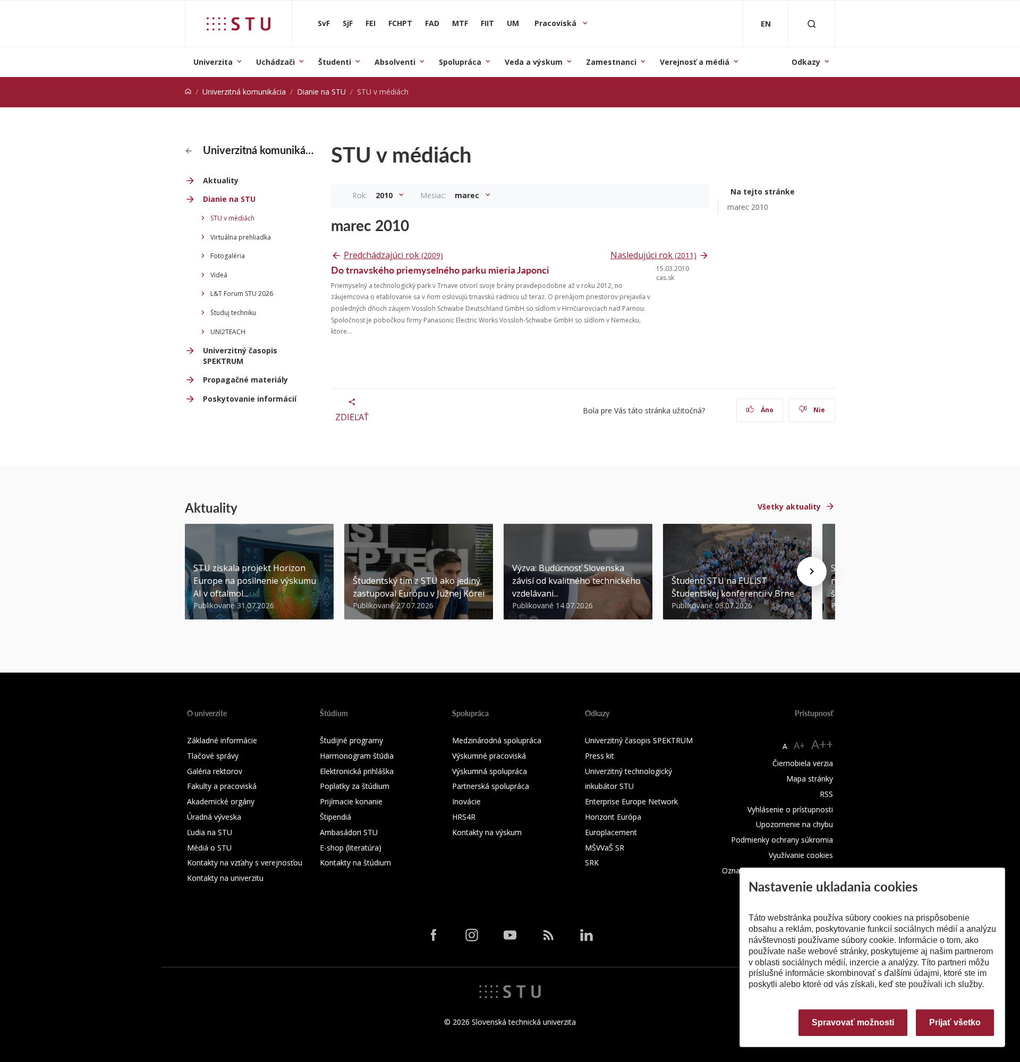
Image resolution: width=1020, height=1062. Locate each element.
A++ (822, 744)
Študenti (334, 62)
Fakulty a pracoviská (222, 786)
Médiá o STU (209, 848)
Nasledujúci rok (653, 255)
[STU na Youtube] (510, 935)
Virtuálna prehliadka (240, 237)
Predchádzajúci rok (393, 255)
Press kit (599, 756)
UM (513, 23)
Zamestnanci (611, 62)
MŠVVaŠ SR (604, 848)
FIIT (487, 23)
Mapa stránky (809, 779)
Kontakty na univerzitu (225, 878)
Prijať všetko (955, 1022)
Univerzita (213, 62)
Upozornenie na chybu (794, 824)
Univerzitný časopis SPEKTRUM (240, 355)
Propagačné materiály (245, 380)
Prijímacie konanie (351, 801)
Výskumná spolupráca (489, 771)
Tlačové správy (213, 756)
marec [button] (468, 195)
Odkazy (806, 62)
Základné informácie (222, 740)
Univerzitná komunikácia (244, 92)
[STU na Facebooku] (433, 935)
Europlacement (611, 832)
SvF (324, 23)
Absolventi (395, 62)
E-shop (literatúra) (350, 848)
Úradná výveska (214, 817)
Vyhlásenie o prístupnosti (790, 809)
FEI (371, 23)
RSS (826, 794)
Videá (218, 274)
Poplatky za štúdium (354, 786)
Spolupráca (460, 62)
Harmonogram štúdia (357, 756)
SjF (348, 23)
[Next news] (812, 572)
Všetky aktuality (789, 507)
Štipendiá (335, 817)
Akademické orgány (220, 801)
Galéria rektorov (214, 771)
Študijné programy (351, 740)
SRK (592, 862)
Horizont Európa (613, 817)
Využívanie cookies (801, 855)
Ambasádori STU (349, 832)
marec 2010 (747, 207)
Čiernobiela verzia (802, 763)
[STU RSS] (548, 935)
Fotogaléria (227, 255)
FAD (432, 23)
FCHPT (400, 23)
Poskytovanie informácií (249, 399)
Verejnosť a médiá (694, 62)
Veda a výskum (534, 62)
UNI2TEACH (227, 331)
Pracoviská (556, 23)
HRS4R (463, 817)
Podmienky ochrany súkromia (782, 840)
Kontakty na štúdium (355, 862)
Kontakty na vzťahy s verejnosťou (244, 862)
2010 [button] (385, 195)
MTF (460, 23)
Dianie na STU (321, 92)
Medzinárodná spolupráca (496, 740)
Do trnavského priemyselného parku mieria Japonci (440, 269)
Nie (818, 409)
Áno (766, 409)
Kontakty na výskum (487, 832)
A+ (799, 745)
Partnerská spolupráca (490, 786)
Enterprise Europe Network (631, 801)
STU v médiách (232, 218)
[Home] (188, 92)
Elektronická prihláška (357, 771)
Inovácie (466, 801)
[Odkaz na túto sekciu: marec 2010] (415, 225)
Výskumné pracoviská (489, 756)
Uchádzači (275, 62)
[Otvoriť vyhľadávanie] (811, 24)
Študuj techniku (233, 312)
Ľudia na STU (209, 832)
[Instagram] (471, 935)
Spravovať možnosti (853, 1022)
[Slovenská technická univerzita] (238, 24)
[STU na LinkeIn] (586, 935)
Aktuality (221, 180)
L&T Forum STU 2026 (241, 293)
